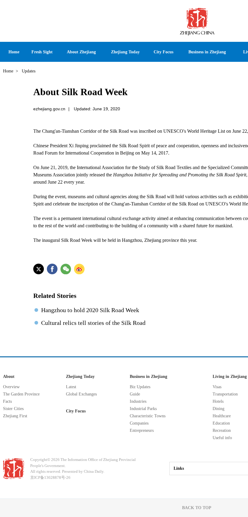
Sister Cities (13, 408)
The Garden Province (21, 394)
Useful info (222, 437)
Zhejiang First (15, 416)
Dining (218, 408)
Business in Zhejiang (148, 376)
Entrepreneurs (142, 430)
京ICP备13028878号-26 (50, 477)
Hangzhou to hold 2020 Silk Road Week (90, 310)
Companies (139, 423)
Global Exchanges (81, 394)
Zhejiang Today (80, 376)
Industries (138, 401)
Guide (135, 394)
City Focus (76, 411)
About (9, 376)
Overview (11, 387)
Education (221, 423)
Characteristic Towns (147, 416)
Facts (7, 401)
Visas (217, 387)
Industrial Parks (143, 408)
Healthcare (222, 416)
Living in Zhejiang (230, 376)
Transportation (225, 394)
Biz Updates (140, 387)
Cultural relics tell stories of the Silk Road (93, 322)
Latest (71, 387)
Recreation (222, 430)
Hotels (218, 401)
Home (8, 71)
